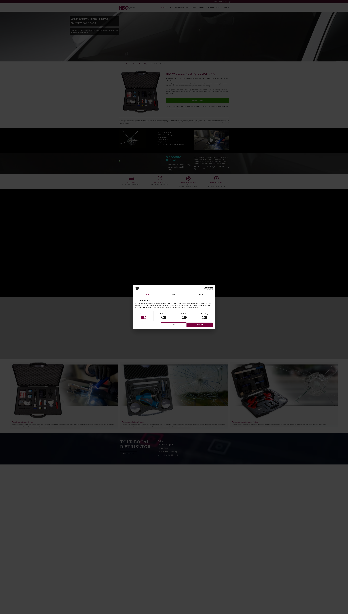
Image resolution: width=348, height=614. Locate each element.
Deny (173, 324)
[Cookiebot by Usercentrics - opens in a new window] (205, 288)
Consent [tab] (147, 294)
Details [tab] (174, 294)
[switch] (163, 317)
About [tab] (201, 294)
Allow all (200, 324)
